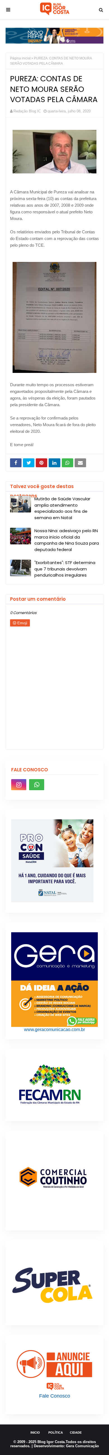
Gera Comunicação (82, 1446)
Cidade (76, 1432)
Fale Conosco (54, 1396)
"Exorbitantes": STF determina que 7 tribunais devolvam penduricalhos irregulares (64, 569)
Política (55, 1432)
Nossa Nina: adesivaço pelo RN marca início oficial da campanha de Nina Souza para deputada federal (66, 540)
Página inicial (20, 58)
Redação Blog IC (27, 111)
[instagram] (18, 784)
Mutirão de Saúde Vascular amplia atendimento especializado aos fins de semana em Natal (62, 508)
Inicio (35, 1432)
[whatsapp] (36, 784)
